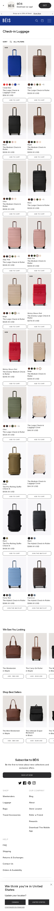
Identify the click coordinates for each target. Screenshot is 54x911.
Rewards (33, 821)
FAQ (5, 845)
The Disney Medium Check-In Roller (14, 373)
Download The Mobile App (39, 829)
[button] (36, 20)
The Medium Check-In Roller (12, 148)
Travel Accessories (12, 815)
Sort (5, 42)
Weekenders (9, 796)
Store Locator (35, 809)
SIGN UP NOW (27, 775)
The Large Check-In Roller (39, 90)
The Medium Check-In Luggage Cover (37, 482)
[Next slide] (52, 13)
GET (45, 5)
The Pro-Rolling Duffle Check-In (12, 488)
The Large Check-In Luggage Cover (11, 91)
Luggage (7, 802)
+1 (43, 84)
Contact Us (8, 864)
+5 (18, 84)
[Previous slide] (1, 13)
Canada (15, 902)
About (32, 802)
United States (38, 902)
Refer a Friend (36, 815)
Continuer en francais (15, 907)
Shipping (7, 851)
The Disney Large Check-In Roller (39, 317)
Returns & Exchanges (13, 857)
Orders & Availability (12, 870)
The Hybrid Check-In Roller (39, 544)
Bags (5, 809)
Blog (31, 796)
